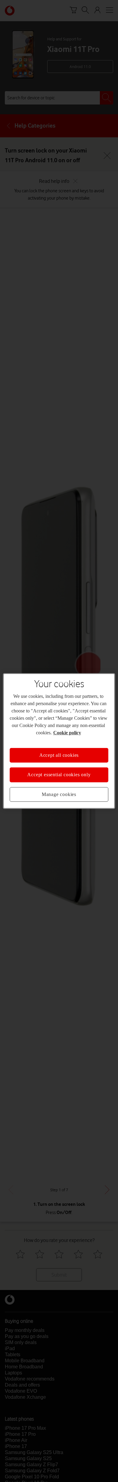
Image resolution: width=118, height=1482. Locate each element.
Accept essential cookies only (58, 774)
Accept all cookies (59, 755)
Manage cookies (59, 794)
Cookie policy (67, 732)
